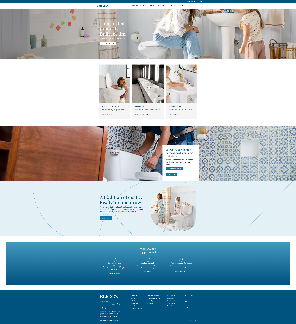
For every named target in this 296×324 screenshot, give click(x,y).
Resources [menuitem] (161, 6)
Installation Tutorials (173, 301)
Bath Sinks (134, 301)
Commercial (134, 303)
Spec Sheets (171, 303)
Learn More (106, 218)
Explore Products (108, 43)
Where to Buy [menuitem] (191, 1)
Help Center (170, 298)
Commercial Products (153, 298)
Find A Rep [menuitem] (201, 1)
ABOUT (186, 301)
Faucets (133, 306)
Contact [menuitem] (182, 6)
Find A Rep (172, 174)
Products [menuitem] (134, 6)
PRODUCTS (134, 295)
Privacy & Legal (192, 320)
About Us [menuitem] (172, 6)
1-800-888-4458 (105, 301)
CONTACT (187, 307)
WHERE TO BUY (188, 295)
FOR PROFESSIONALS (154, 295)
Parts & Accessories (136, 308)
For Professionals (175, 168)
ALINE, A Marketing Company (109, 321)
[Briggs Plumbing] (102, 6)
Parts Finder (171, 306)
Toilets (133, 298)
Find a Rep (150, 301)
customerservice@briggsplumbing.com (111, 304)
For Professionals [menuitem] (147, 6)
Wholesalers (150, 303)
